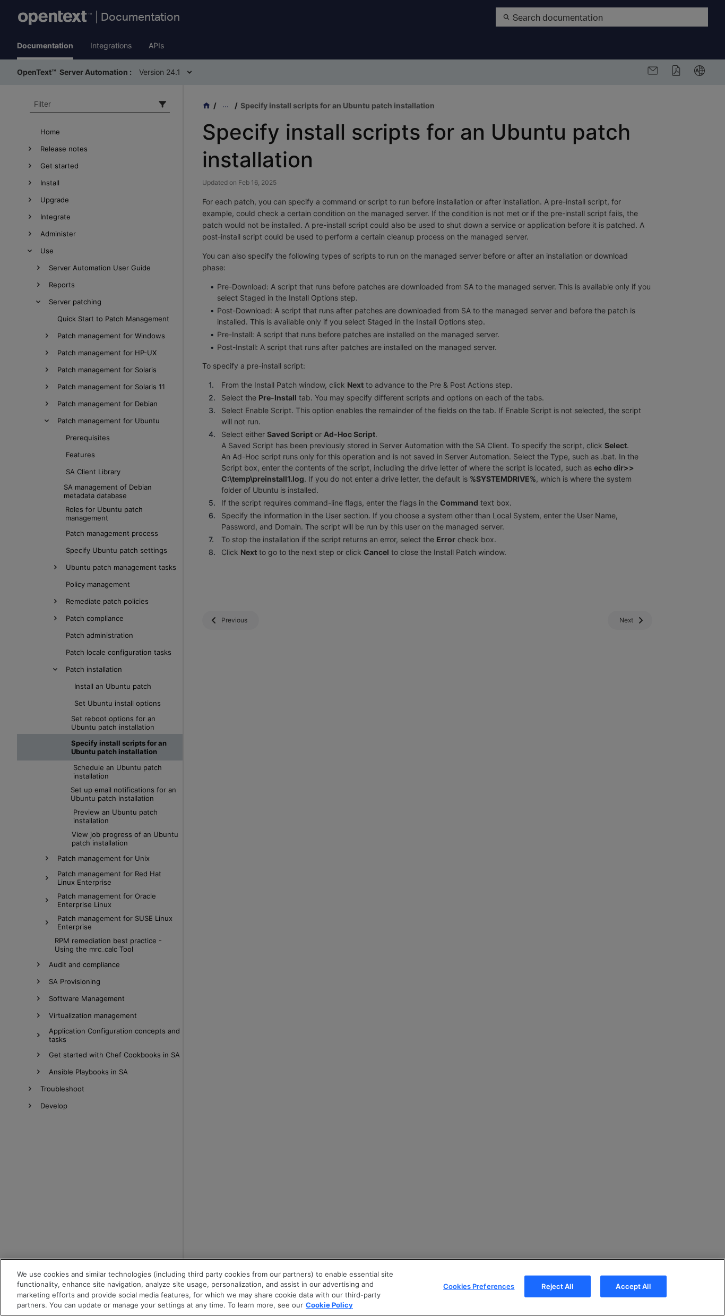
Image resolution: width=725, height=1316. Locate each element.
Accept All (633, 1286)
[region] (362, 1287)
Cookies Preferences (478, 1286)
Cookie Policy (329, 1305)
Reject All (557, 1286)
